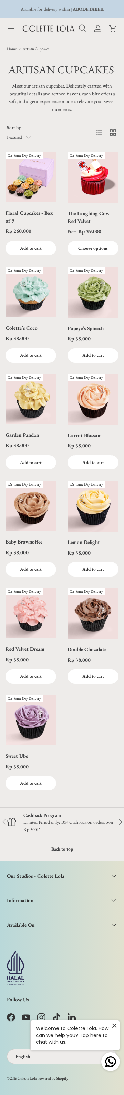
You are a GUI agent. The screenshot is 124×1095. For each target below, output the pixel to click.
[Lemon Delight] (93, 506)
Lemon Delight (84, 542)
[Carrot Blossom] (93, 399)
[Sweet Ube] (31, 720)
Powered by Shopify (53, 1078)
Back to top (62, 849)
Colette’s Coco (22, 327)
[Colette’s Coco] (31, 292)
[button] (113, 28)
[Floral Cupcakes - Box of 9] (31, 177)
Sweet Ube (17, 756)
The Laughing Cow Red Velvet (89, 217)
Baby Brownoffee (24, 541)
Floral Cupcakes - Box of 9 (29, 216)
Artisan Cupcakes (36, 48)
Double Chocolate (87, 649)
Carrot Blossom (85, 435)
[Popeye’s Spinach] (93, 292)
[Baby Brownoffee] (31, 506)
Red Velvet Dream (25, 649)
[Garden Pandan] (31, 399)
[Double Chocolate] (93, 613)
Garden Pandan (22, 435)
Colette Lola (27, 1078)
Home (12, 48)
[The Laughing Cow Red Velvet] (93, 177)
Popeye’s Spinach (86, 328)
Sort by (14, 127)
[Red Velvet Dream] (31, 613)
